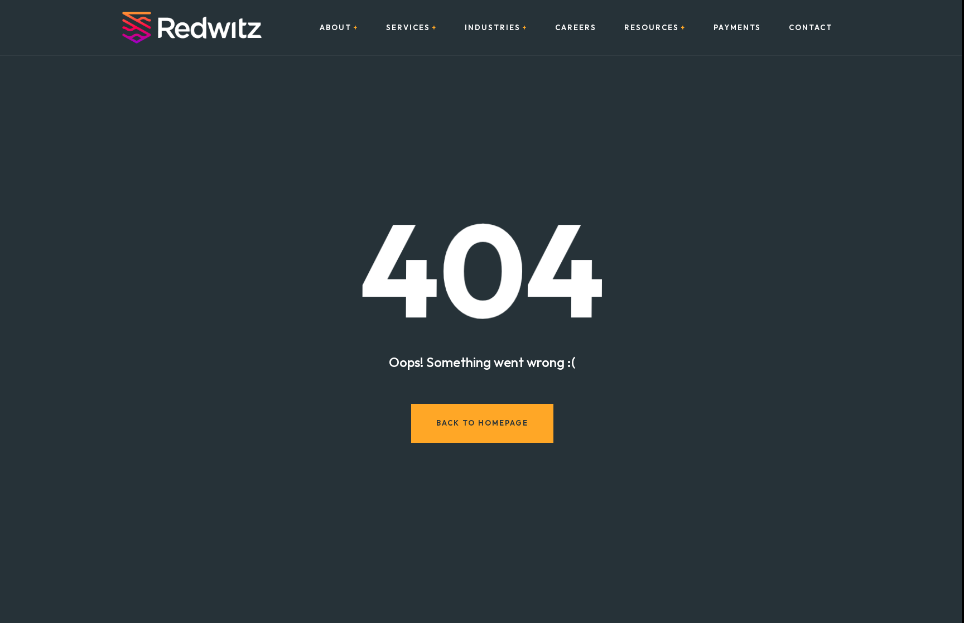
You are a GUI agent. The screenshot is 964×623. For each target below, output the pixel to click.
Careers (575, 27)
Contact (810, 27)
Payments (737, 27)
